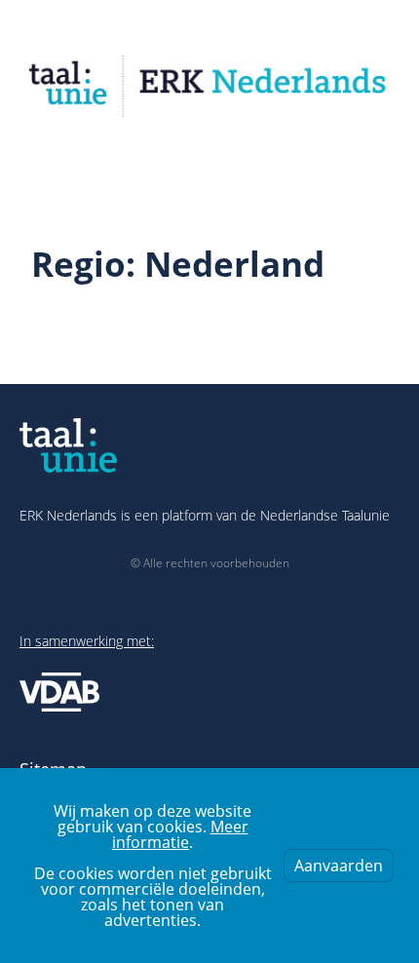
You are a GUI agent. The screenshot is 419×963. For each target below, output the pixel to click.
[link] (209, 86)
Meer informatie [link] (180, 834)
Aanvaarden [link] (338, 865)
